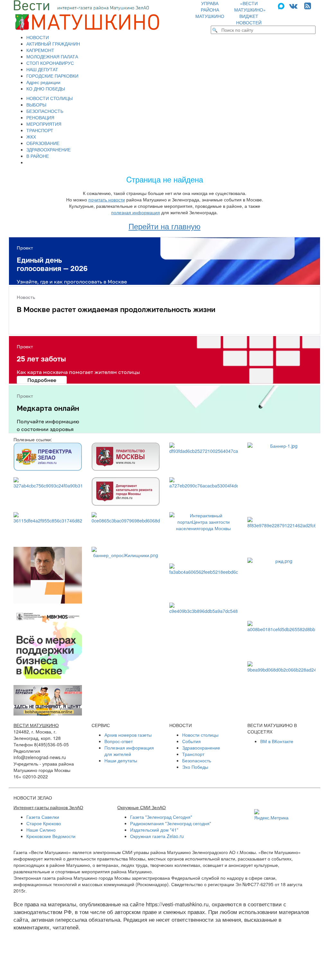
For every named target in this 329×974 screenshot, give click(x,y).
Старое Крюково (43, 823)
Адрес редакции (43, 82)
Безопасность (196, 760)
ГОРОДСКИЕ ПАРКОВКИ (52, 75)
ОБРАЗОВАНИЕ (42, 143)
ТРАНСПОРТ (39, 130)
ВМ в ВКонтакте (276, 741)
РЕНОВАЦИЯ (40, 117)
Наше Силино (41, 829)
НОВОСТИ (37, 37)
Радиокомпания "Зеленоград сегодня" (170, 823)
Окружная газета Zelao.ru (157, 836)
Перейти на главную (164, 226)
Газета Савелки (42, 817)
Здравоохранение (201, 747)
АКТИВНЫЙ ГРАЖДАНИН (53, 43)
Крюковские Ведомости (51, 836)
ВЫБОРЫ (36, 104)
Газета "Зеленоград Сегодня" (161, 817)
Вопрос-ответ (118, 741)
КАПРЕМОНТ (40, 50)
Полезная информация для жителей (129, 750)
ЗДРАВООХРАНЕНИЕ (48, 149)
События (191, 741)
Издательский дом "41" (154, 829)
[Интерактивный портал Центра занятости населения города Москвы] (203, 534)
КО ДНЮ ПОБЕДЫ (45, 88)
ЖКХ (31, 136)
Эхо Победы (195, 767)
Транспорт (193, 754)
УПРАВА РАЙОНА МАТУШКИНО (209, 9)
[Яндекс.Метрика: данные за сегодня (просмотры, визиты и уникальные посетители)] (271, 815)
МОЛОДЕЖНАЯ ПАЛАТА (52, 56)
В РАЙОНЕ (37, 156)
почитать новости (106, 199)
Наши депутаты (120, 760)
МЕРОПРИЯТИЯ (43, 124)
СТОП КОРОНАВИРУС (50, 63)
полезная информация (135, 212)
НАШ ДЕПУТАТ (42, 69)
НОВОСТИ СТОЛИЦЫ (49, 98)
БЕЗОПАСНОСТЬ (44, 111)
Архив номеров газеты (128, 735)
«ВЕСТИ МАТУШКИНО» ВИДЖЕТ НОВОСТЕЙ (250, 13)
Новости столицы (200, 735)
